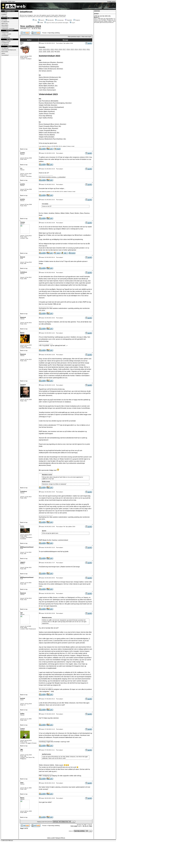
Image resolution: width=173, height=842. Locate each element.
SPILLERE (4, 16)
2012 (84, 49)
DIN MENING (5, 44)
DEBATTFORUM (6, 41)
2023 (40, 49)
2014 (76, 49)
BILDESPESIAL (6, 37)
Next (39, 28)
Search (42, 20)
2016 (68, 49)
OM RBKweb (5, 48)
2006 (58, 51)
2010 (40, 51)
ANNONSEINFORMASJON (9, 50)
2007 (52, 51)
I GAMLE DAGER (6, 34)
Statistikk (69, 20)
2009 (44, 51)
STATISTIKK (5, 27)
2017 (64, 49)
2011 (88, 49)
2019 (56, 49)
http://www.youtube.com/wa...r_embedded (52, 177)
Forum (44, 33)
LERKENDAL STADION (8, 28)
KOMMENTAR (5, 43)
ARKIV (3, 53)
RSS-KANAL (5, 51)
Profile (41, 22)
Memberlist (50, 20)
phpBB (53, 838)
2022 (44, 49)
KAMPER (4, 14)
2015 (72, 49)
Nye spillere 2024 (30, 26)
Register (77, 20)
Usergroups (60, 20)
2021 (48, 49)
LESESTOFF (5, 32)
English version (111, 1)
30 (34, 28)
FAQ (35, 20)
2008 (48, 51)
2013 (80, 49)
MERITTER (5, 23)
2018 (60, 49)
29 (32, 28)
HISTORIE (4, 20)
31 (36, 28)
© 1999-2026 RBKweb (7, 840)
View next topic (86, 36)
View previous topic (74, 36)
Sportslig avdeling (54, 33)
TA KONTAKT (5, 55)
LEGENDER (5, 35)
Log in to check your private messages (57, 22)
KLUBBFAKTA (5, 21)
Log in (73, 22)
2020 (52, 49)
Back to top (23, 149)
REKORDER (5, 25)
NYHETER (4, 13)
